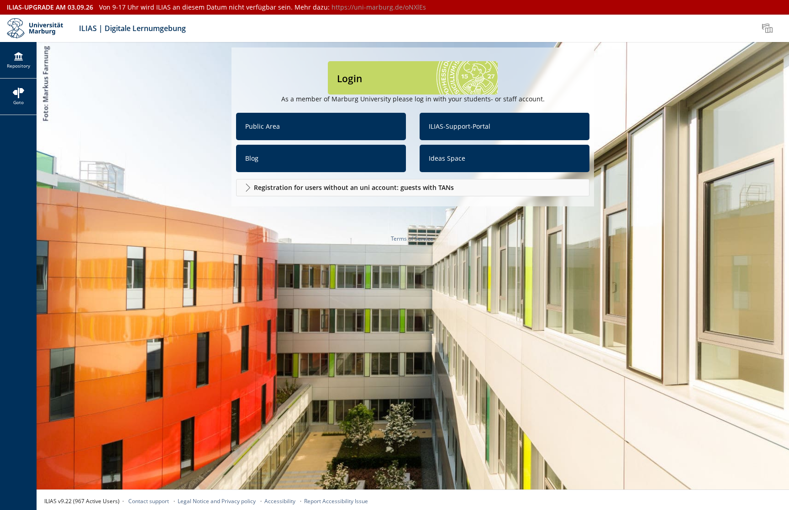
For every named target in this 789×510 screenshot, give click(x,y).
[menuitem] (768, 28)
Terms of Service (412, 238)
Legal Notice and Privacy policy (217, 501)
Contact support (148, 501)
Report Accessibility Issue (336, 501)
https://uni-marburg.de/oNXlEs (378, 7)
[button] (412, 187)
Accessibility (279, 501)
